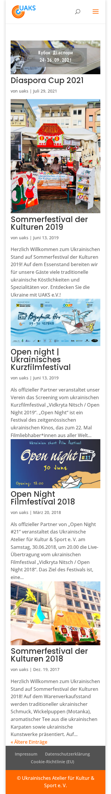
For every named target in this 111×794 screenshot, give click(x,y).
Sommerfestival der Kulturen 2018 (49, 655)
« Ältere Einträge (29, 742)
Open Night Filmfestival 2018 (43, 498)
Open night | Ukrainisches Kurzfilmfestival (41, 360)
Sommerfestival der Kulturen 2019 (49, 223)
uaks (23, 91)
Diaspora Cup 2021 (47, 80)
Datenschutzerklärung (67, 754)
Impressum (26, 754)
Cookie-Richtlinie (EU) (52, 761)
